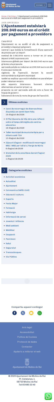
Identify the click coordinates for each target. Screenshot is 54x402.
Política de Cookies (27, 337)
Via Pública (11, 257)
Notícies (12, 16)
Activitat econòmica (15, 177)
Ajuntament (11, 186)
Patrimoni (10, 239)
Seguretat (11, 248)
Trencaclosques (13, 252)
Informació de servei (16, 217)
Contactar (27, 346)
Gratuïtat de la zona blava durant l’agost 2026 (25, 154)
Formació (10, 208)
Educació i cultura (15, 194)
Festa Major (12, 203)
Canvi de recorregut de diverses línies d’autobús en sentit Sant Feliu (24, 110)
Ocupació (10, 234)
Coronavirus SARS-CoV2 (18, 190)
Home (3, 16)
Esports (10, 199)
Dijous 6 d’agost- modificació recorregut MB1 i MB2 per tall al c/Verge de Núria (26, 144)
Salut (8, 243)
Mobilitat (10, 230)
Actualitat (11, 181)
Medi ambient (12, 225)
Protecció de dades (27, 342)
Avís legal (27, 327)
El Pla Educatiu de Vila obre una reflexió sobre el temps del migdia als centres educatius (25, 122)
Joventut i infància (15, 221)
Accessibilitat (27, 332)
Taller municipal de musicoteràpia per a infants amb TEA (25, 134)
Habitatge (11, 212)
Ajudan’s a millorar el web (27, 351)
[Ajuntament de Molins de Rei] (16, 3)
